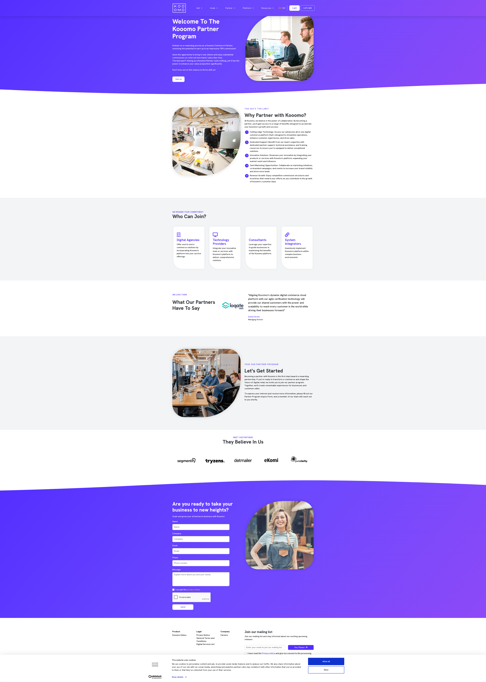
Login (294, 8)
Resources (266, 8)
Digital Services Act (205, 644)
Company (176, 533)
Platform (247, 8)
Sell (198, 8)
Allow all (326, 661)
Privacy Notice (203, 635)
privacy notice (193, 589)
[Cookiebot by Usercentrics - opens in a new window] (155, 677)
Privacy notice (268, 653)
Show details (177, 677)
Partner (228, 8)
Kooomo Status (179, 635)
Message (176, 569)
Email (174, 545)
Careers (224, 635)
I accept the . (188, 589)
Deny (326, 669)
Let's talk (307, 8)
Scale (212, 8)
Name (175, 521)
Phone (175, 557)
